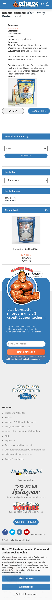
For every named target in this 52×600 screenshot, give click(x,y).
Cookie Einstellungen (14, 459)
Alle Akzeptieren (26, 578)
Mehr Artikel (10, 201)
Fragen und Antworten (15, 413)
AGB (7, 436)
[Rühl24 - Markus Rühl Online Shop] (26, 4)
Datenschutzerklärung (11, 573)
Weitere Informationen (26, 594)
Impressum (10, 440)
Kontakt (8, 417)
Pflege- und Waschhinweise (17, 427)
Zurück (13, 111)
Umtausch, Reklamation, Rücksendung (22, 431)
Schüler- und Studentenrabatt (18, 454)
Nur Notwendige (26, 587)
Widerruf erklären (26, 522)
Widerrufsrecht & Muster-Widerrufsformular (25, 450)
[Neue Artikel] (46, 210)
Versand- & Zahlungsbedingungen (20, 422)
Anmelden (26, 156)
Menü (4, 4)
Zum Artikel (39, 111)
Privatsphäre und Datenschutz (19, 445)
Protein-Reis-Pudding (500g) (26, 249)
